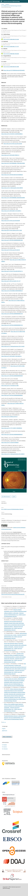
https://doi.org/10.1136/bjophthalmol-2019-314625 (12, 346)
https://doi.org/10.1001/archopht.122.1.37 (10, 281)
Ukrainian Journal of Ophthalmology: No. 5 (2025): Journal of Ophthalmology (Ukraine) (14, 672)
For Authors (4, 746)
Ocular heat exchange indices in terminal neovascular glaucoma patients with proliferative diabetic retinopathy (15, 645)
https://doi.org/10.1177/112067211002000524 (11, 428)
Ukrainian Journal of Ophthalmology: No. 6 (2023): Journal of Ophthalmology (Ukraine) (15, 699)
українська (4, 730)
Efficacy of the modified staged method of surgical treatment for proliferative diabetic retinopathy (14, 706)
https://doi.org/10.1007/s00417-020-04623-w (11, 356)
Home (2, 4)
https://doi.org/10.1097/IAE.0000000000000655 (12, 395)
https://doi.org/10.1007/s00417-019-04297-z (11, 210)
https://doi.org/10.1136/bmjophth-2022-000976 (12, 187)
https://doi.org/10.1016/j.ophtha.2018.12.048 (11, 230)
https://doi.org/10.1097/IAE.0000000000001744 (12, 325)
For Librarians (5, 748)
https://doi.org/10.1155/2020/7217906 (9, 385)
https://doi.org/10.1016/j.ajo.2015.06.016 (10, 250)
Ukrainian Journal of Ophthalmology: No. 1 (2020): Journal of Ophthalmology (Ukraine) (13, 648)
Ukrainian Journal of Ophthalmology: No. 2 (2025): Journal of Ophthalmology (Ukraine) (14, 660)
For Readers (4, 744)
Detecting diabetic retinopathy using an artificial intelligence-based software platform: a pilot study (15, 611)
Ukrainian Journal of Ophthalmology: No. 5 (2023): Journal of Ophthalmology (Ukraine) (13, 628)
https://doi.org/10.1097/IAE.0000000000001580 (12, 240)
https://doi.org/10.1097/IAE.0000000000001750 (12, 313)
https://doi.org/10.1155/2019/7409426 (9, 442)
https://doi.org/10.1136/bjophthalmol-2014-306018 (12, 454)
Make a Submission (7, 736)
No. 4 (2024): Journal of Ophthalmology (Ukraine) (11, 5)
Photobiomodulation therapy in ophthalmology (15, 716)
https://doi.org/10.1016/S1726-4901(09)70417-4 (12, 271)
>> (5, 722)
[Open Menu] (1, 1)
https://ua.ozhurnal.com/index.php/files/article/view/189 (12, 594)
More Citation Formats (6, 597)
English (3, 728)
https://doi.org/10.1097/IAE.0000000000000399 (12, 375)
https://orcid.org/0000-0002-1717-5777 (11, 46)
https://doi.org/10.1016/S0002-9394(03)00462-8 (12, 290)
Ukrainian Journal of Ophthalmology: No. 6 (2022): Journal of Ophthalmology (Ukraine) (15, 636)
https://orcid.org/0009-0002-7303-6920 (11, 53)
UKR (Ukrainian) (6, 496)
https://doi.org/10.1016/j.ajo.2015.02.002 (13, 143)
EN (14, 496)
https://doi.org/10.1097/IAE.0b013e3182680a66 (12, 174)
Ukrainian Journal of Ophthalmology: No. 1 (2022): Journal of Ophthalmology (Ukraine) (13, 709)
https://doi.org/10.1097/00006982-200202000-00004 (13, 197)
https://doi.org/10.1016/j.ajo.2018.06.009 (10, 220)
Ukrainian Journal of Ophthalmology (11, 1)
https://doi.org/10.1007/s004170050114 (10, 155)
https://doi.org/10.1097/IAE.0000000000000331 (12, 434)
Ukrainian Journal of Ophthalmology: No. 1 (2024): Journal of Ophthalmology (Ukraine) (15, 614)
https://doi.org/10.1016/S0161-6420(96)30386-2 (12, 133)
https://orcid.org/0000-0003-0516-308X (11, 66)
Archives (7, 4)
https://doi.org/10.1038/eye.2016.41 (9, 416)
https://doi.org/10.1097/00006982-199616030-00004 (13, 163)
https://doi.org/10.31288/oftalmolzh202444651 (14, 70)
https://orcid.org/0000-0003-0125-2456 (11, 39)
